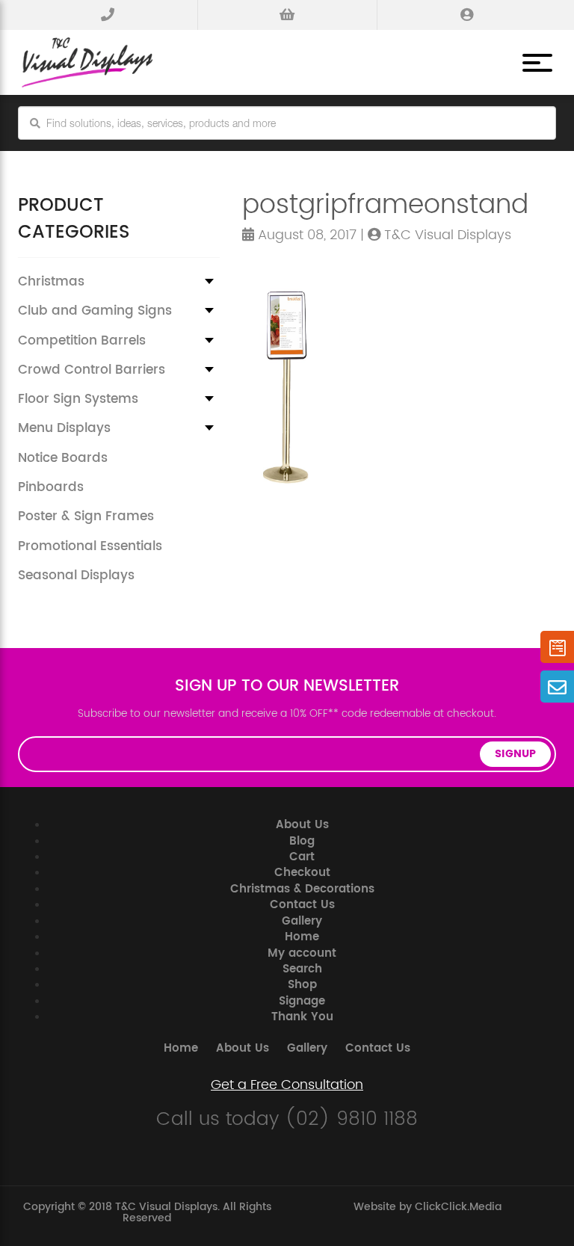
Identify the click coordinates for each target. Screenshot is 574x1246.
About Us (302, 824)
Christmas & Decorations (302, 889)
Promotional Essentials (90, 546)
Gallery (302, 921)
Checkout (302, 872)
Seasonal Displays (76, 576)
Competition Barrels (82, 341)
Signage (302, 1001)
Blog (302, 841)
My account (302, 953)
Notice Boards (63, 458)
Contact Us (302, 904)
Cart (302, 857)
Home (302, 937)
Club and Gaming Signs (95, 311)
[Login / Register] (466, 15)
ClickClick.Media (458, 1206)
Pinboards (51, 487)
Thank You (302, 1017)
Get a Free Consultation (287, 1085)
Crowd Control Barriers (91, 370)
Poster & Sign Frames (86, 516)
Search (302, 969)
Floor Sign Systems (78, 399)
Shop (302, 984)
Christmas (51, 282)
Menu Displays (64, 428)
